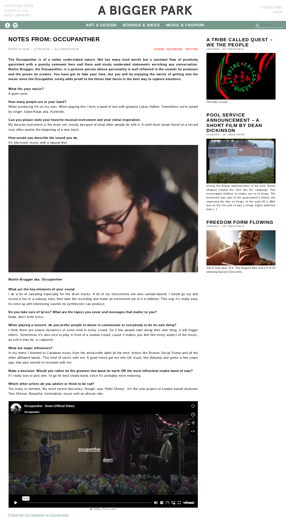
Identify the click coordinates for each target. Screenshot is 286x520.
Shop (278, 12)
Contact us (16, 11)
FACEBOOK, (175, 49)
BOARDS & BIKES (141, 25)
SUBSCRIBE (272, 7)
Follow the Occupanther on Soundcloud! (38, 515)
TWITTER (191, 49)
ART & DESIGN (101, 25)
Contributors (18, 6)
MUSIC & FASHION (185, 25)
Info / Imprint (17, 15)
